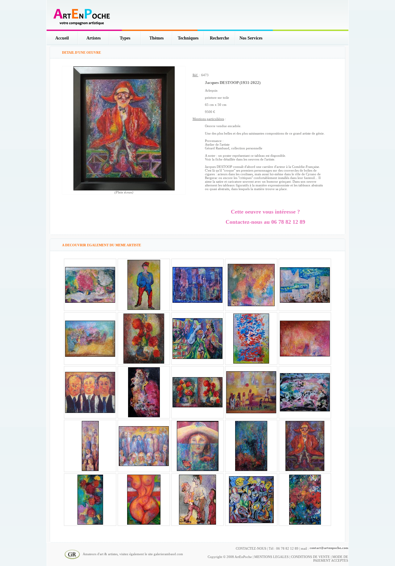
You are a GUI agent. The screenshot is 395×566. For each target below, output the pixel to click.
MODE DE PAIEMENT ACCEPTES (330, 558)
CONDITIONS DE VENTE (310, 557)
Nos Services (250, 38)
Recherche (219, 38)
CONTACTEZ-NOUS (251, 548)
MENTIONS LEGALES (271, 557)
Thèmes (156, 38)
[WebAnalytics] (335, 554)
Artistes (93, 38)
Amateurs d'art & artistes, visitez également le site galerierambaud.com (131, 554)
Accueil (62, 38)
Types (125, 38)
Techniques (188, 38)
